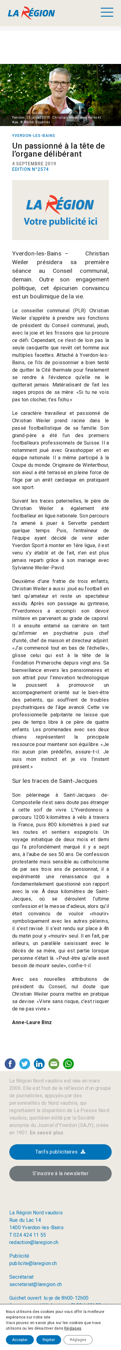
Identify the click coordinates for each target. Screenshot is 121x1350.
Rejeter (49, 1340)
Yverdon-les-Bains (33, 135)
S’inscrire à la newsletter (60, 1173)
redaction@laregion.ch (34, 1242)
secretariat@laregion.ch (35, 1284)
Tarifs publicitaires (56, 1152)
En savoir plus (46, 1133)
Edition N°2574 (30, 169)
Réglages (72, 1328)
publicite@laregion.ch (33, 1263)
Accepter (20, 1340)
